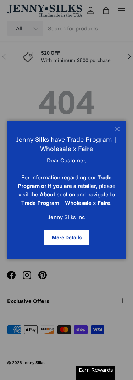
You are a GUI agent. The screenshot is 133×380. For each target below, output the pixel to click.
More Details (67, 237)
